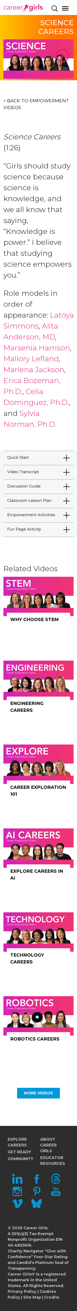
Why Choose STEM (34, 619)
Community (20, 1158)
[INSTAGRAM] (17, 1195)
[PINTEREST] (36, 1195)
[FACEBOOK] (36, 1182)
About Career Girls (48, 1145)
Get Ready (19, 1152)
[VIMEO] (17, 1207)
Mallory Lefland (31, 358)
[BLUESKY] (36, 1207)
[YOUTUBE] (55, 1195)
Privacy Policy (22, 1291)
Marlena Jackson (33, 369)
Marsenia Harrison (36, 347)
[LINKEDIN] (17, 1182)
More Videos (38, 1093)
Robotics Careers (34, 1039)
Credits (51, 1297)
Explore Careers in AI (36, 874)
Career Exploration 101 (38, 791)
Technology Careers (27, 958)
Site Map (32, 1297)
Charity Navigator (26, 1251)
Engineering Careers (26, 707)
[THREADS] (55, 1182)
